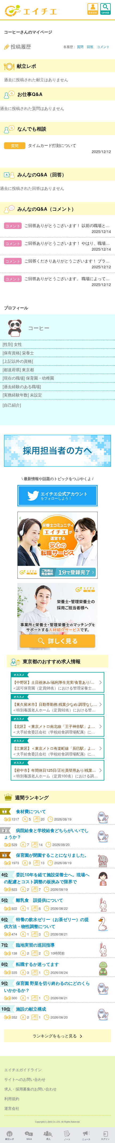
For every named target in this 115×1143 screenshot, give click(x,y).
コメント (103, 46)
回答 (90, 46)
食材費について (31, 811)
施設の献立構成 (31, 1009)
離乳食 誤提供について (39, 900)
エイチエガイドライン (23, 1069)
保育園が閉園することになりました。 (52, 855)
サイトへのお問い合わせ (24, 1079)
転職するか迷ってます (37, 964)
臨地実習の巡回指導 (35, 945)
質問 (80, 46)
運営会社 (11, 1108)
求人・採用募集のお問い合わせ (30, 1089)
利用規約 (11, 1098)
